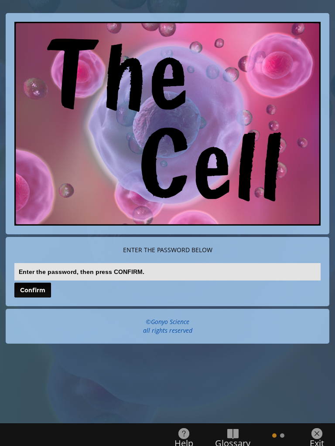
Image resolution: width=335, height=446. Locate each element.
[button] (32, 290)
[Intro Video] (282, 435)
